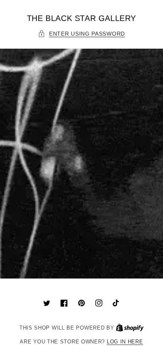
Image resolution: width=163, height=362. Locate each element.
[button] (81, 34)
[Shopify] (130, 328)
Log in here (125, 342)
